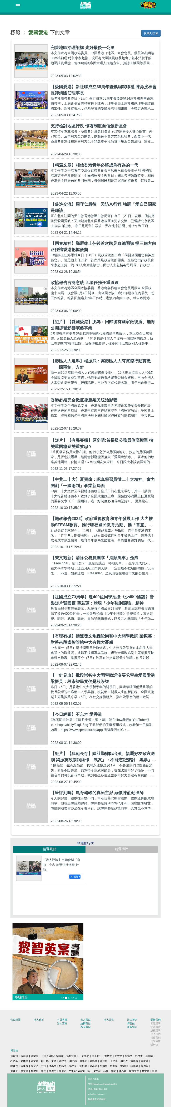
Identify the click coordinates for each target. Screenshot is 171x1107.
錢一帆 (45, 1061)
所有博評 (132, 1027)
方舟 (43, 1066)
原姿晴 (149, 1056)
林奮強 (145, 1071)
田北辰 (83, 1061)
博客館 (131, 1023)
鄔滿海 (93, 1061)
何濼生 (139, 1056)
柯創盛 (114, 1066)
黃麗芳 (144, 1066)
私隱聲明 (156, 1023)
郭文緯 (34, 1061)
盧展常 (63, 1071)
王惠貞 (114, 1061)
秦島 (53, 1061)
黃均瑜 (83, 1066)
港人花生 (109, 1019)
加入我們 (156, 1034)
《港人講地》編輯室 (52, 1056)
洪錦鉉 (124, 1066)
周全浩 (34, 1066)
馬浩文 (128, 1056)
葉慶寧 (144, 1061)
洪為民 (52, 1066)
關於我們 (156, 1019)
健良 (43, 1071)
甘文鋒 (24, 1071)
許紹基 (14, 1061)
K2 (89, 1071)
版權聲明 (156, 1030)
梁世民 (118, 1056)
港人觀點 (85, 1019)
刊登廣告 (156, 1041)
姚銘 (113, 1071)
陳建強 (14, 1066)
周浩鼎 (73, 1061)
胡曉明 (63, 1061)
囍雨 (154, 1071)
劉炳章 (108, 1056)
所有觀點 (85, 1027)
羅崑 (105, 1071)
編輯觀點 (85, 1023)
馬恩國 (24, 1066)
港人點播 (39, 1019)
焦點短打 (71, 1056)
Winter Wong (77, 1071)
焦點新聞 (15, 1019)
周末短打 (97, 1056)
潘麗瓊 (134, 1061)
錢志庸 (93, 1066)
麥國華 (24, 1061)
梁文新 (97, 1071)
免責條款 (156, 1027)
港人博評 (132, 1019)
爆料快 (154, 1044)
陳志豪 (122, 1071)
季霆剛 (103, 1061)
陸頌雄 (134, 1066)
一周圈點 (84, 1056)
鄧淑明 (63, 1066)
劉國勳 (103, 1066)
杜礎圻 (34, 1071)
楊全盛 (73, 1066)
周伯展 (124, 1061)
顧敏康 (34, 1056)
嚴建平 (14, 1071)
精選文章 (134, 1071)
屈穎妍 (14, 1056)
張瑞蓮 (24, 1056)
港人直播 (62, 1023)
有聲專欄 (62, 1019)
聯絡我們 (156, 1037)
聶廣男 (52, 1071)
